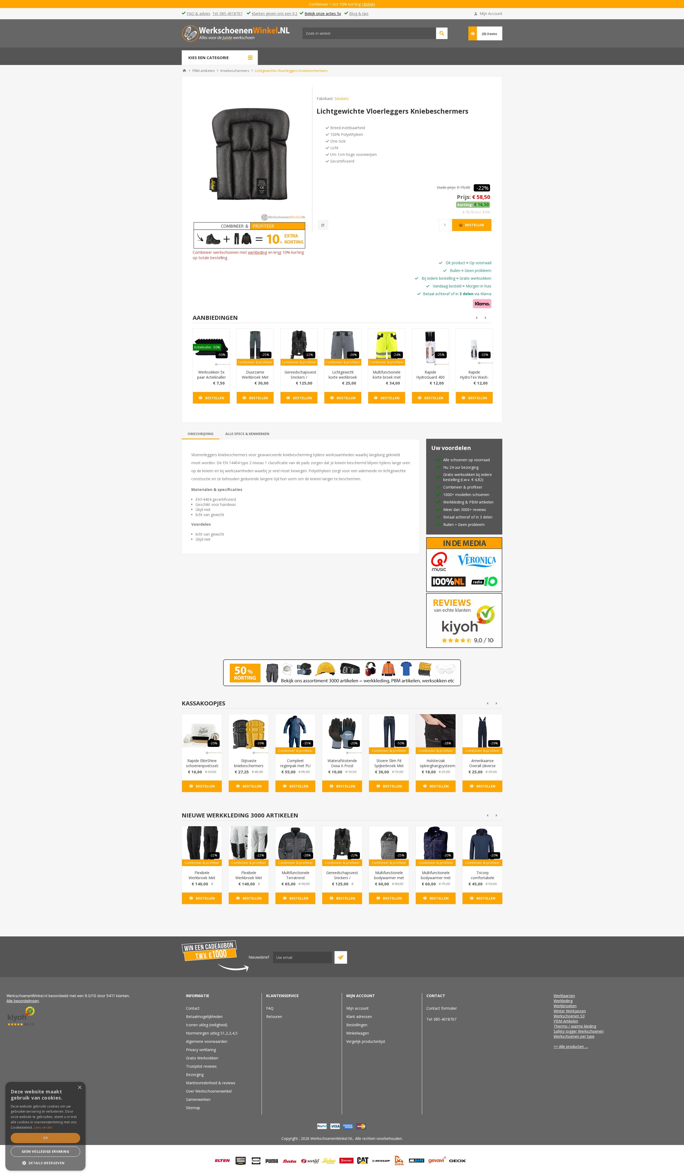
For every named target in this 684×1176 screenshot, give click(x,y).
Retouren (274, 1016)
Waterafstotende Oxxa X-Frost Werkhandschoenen (342, 765)
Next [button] (486, 318)
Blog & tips (358, 13)
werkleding (257, 252)
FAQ (270, 1008)
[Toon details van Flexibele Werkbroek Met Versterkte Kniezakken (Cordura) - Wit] (249, 846)
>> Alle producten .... (571, 1046)
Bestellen (474, 224)
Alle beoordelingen (22, 1000)
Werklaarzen (564, 995)
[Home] (184, 70)
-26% (353, 354)
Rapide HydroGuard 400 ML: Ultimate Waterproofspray (430, 380)
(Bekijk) (372, 4)
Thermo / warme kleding (575, 1026)
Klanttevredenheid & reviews (210, 1082)
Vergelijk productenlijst (365, 1041)
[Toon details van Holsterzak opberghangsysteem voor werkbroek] (436, 734)
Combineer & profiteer (255, 362)
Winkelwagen (357, 1033)
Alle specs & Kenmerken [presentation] (247, 433)
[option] (211, 370)
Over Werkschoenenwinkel (209, 1091)
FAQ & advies (198, 13)
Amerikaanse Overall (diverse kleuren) (482, 765)
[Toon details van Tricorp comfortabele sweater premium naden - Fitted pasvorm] (482, 846)
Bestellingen (356, 1024)
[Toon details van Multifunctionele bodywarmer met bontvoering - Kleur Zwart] (389, 846)
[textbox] (369, 33)
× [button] (79, 1088)
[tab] (200, 433)
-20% (213, 743)
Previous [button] (476, 318)
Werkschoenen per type (574, 1036)
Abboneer (341, 957)
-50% (222, 354)
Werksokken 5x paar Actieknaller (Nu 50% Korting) (211, 380)
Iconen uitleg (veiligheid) (206, 1024)
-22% (482, 187)
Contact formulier (441, 1008)
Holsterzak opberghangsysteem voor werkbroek (436, 765)
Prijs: (464, 197)
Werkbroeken (565, 1005)
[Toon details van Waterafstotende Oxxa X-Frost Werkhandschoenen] (342, 734)
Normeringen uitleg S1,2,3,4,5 (212, 1033)
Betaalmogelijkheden (204, 1016)
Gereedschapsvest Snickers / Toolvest (299, 377)
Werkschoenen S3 (569, 1016)
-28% (447, 743)
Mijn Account (491, 13)
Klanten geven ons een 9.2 (274, 13)
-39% (260, 743)
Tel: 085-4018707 (227, 13)
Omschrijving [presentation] (200, 433)
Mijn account (357, 1008)
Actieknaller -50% (207, 347)
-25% (265, 354)
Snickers (342, 98)
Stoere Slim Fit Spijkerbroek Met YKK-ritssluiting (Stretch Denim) (389, 768)
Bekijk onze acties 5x (323, 13)
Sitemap (193, 1107)
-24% (397, 354)
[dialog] (45, 1126)
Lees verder (43, 1127)
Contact (193, 1008)
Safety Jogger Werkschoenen (579, 1031)
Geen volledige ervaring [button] (45, 1151)
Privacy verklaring (201, 1049)
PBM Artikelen (566, 1021)
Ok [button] (45, 1138)
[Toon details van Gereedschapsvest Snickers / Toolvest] (299, 347)
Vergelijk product (323, 225)
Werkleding (563, 1000)
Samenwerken (198, 1099)
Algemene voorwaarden (206, 1041)
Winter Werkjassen (570, 1010)
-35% (307, 743)
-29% (494, 743)
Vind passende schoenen (442, 33)
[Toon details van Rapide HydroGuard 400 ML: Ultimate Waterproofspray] (430, 347)
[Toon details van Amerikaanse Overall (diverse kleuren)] (482, 734)
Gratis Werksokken (202, 1057)
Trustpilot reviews (201, 1066)
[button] (45, 1162)
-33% (484, 354)
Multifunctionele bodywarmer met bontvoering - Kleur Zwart (389, 880)
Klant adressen (359, 1016)
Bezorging (195, 1074)
